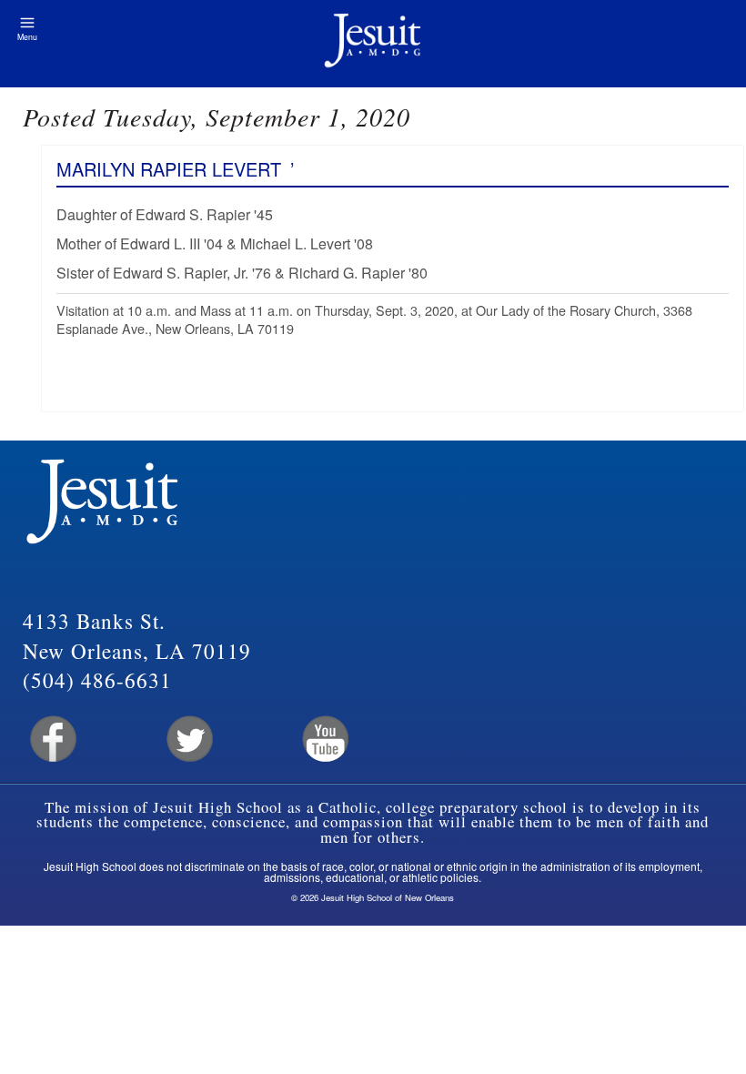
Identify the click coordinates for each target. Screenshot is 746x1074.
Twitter (188, 739)
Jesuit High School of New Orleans (373, 43)
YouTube (324, 739)
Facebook (51, 739)
